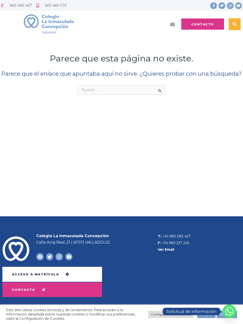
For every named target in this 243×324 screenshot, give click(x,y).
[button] (173, 24)
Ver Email (166, 249)
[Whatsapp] (229, 311)
